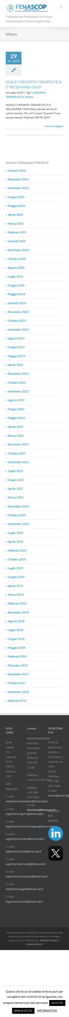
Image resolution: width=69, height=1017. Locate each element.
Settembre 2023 (18, 329)
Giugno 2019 (16, 577)
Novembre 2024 (18, 250)
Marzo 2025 (16, 223)
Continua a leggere (54, 126)
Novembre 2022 (18, 373)
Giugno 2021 (16, 480)
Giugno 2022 (16, 409)
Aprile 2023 (15, 365)
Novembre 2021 (18, 444)
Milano (29, 96)
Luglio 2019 (15, 568)
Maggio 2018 (16, 647)
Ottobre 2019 (17, 559)
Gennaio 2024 (17, 303)
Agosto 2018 (16, 621)
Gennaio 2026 (17, 170)
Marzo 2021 (16, 497)
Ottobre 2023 (17, 320)
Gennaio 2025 (17, 241)
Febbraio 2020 (17, 550)
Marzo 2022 (16, 435)
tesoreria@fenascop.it (41, 809)
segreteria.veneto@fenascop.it (25, 838)
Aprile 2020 (15, 541)
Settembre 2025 (18, 188)
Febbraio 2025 (17, 232)
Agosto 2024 (16, 267)
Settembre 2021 (18, 462)
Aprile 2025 (15, 214)
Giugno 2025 (16, 197)
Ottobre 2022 (17, 382)
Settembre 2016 (18, 692)
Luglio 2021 (15, 471)
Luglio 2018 (15, 630)
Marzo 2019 (16, 594)
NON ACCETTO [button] (23, 1010)
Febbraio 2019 (17, 603)
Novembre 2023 (18, 312)
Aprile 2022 (15, 426)
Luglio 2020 (15, 533)
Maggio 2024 (16, 294)
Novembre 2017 (18, 674)
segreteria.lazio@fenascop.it (24, 851)
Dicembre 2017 (18, 665)
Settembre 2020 (18, 524)
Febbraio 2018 (17, 656)
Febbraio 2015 (17, 700)
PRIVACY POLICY (49, 940)
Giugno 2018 (16, 639)
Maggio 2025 (16, 205)
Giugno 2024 (16, 285)
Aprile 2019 (15, 586)
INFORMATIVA (47, 1010)
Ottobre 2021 (17, 453)
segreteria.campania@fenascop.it (27, 876)
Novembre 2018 (18, 612)
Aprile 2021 (15, 488)
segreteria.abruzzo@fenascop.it (26, 864)
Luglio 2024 (15, 276)
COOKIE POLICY (34, 944)
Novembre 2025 (18, 179)
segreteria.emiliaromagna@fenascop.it (30, 826)
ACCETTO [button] (57, 1002)
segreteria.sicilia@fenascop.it (24, 901)
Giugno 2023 (16, 347)
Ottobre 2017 (17, 683)
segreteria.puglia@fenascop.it (24, 889)
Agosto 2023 (16, 338)
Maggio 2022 (16, 418)
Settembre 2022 (18, 391)
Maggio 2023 (16, 356)
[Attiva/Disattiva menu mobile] (61, 7)
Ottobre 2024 (17, 258)
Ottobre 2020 (17, 515)
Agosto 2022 (16, 400)
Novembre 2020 (18, 506)
